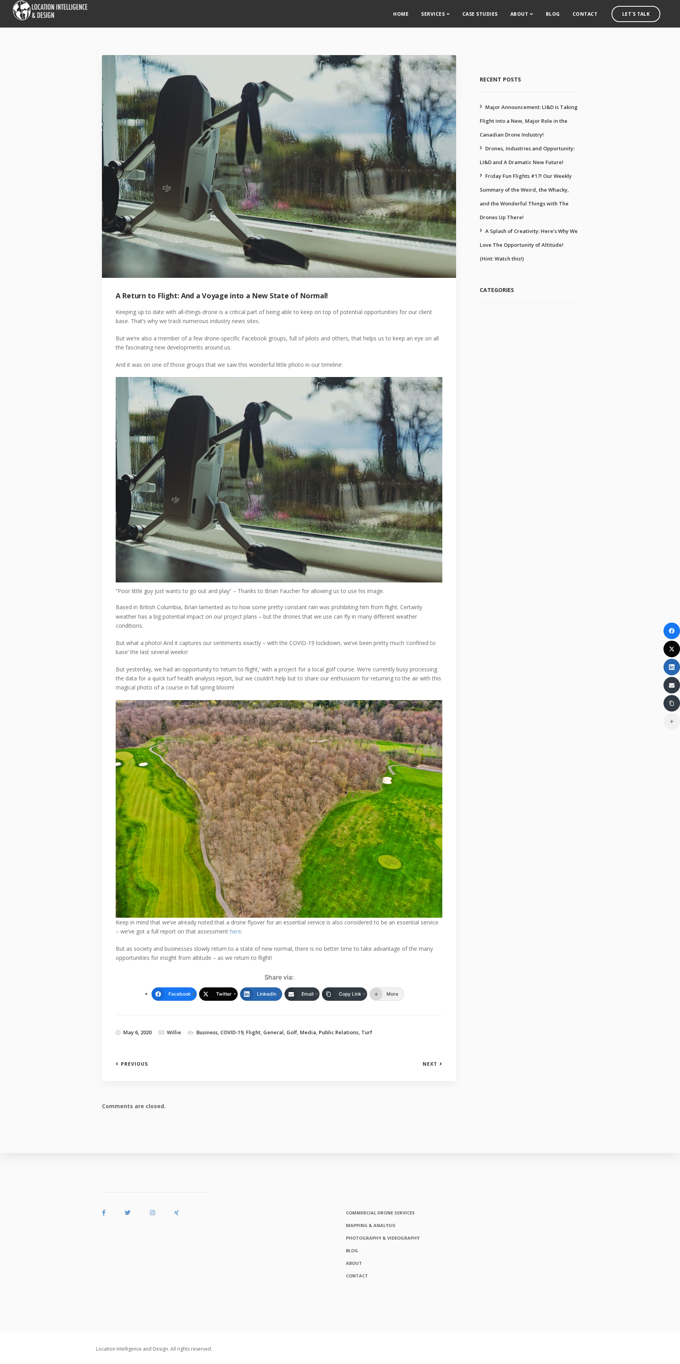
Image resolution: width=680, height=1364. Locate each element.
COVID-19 (231, 1032)
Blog (553, 14)
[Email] (671, 685)
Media (308, 1032)
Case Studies (480, 14)
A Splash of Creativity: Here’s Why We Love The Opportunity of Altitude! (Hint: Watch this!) (529, 244)
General (273, 1032)
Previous (134, 1064)
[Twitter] (671, 649)
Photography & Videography (382, 1238)
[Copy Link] (671, 703)
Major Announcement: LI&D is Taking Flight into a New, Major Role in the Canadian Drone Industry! (529, 121)
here (235, 931)
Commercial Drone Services (380, 1213)
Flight (253, 1032)
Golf (291, 1032)
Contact (585, 14)
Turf (366, 1032)
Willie (174, 1032)
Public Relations (338, 1032)
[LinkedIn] (671, 667)
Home (400, 14)
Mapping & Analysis (370, 1225)
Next (430, 1064)
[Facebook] (671, 631)
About (519, 14)
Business (207, 1032)
